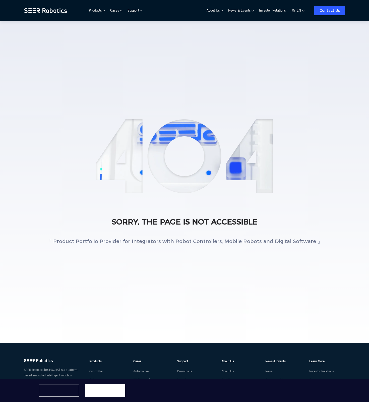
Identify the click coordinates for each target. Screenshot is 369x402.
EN (299, 10)
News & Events (239, 10)
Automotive (141, 371)
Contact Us (330, 10)
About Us (213, 10)
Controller (96, 371)
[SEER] (46, 10)
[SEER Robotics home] (52, 360)
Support (133, 10)
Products (95, 10)
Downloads (184, 371)
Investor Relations (272, 10)
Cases (114, 10)
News (269, 371)
